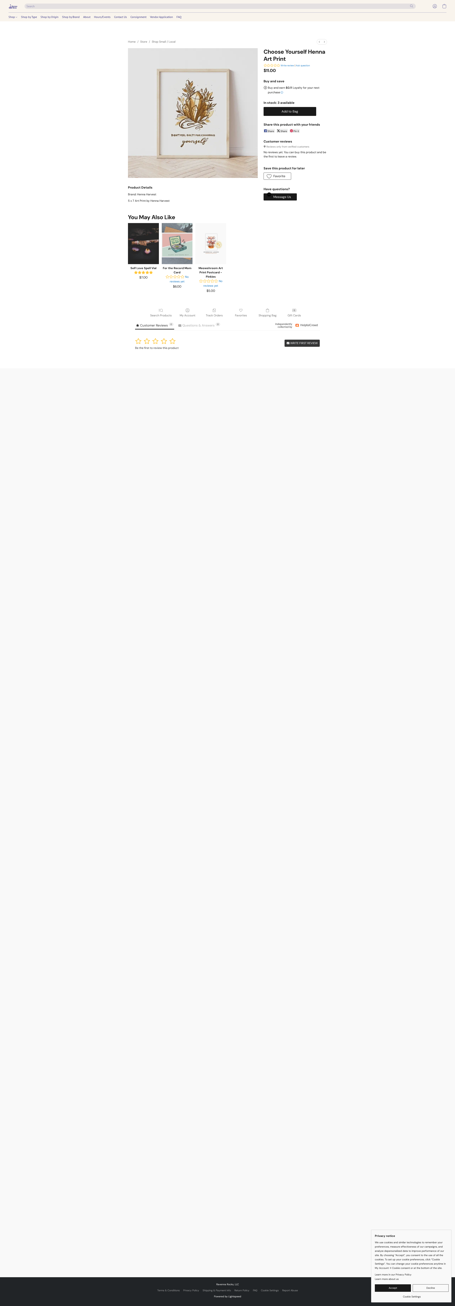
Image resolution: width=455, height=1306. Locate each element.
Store (143, 42)
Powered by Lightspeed (227, 1296)
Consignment (138, 17)
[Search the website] (411, 6)
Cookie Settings (270, 1290)
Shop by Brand (71, 17)
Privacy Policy (191, 1290)
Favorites (241, 315)
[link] (412, 1295)
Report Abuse (290, 1290)
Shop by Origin (49, 17)
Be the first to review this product (157, 348)
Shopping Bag (268, 315)
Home (132, 42)
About (86, 17)
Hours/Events (102, 17)
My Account (187, 315)
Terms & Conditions (168, 1290)
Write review (287, 65)
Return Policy (241, 1290)
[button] (13, 6)
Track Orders (214, 315)
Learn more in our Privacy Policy (393, 1274)
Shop (12, 17)
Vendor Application (161, 17)
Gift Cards (294, 315)
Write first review (304, 343)
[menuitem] (319, 41)
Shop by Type (29, 17)
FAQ (178, 17)
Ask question (303, 65)
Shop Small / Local (164, 42)
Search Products (161, 315)
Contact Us (120, 17)
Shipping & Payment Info (217, 1290)
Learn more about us (387, 1279)
